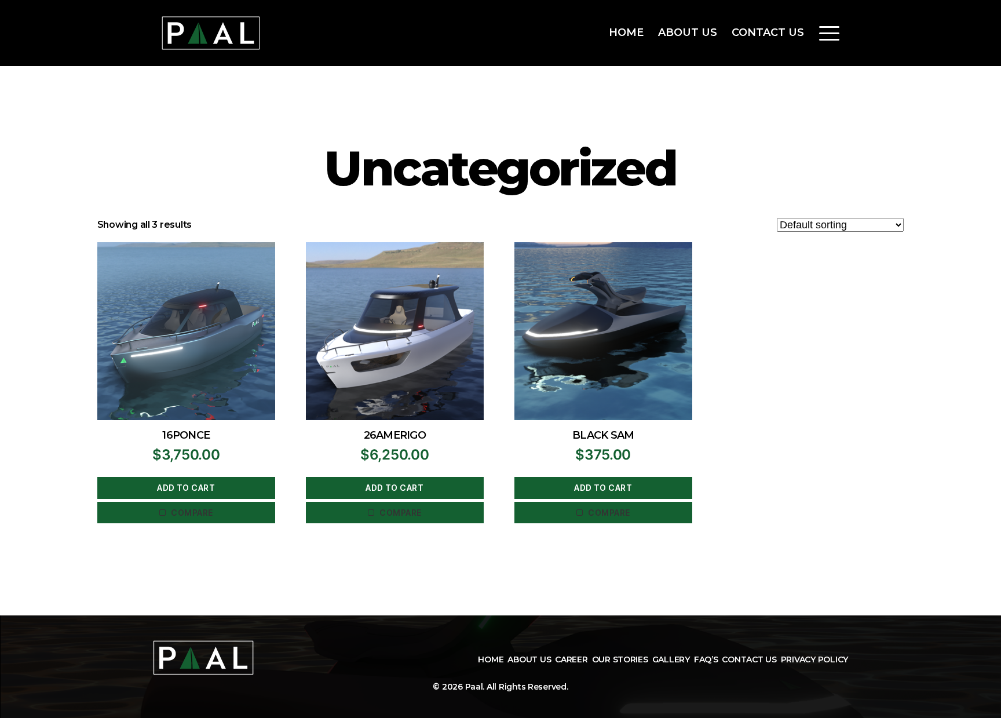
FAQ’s (706, 659)
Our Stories (620, 659)
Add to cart (186, 488)
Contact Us (768, 33)
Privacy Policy (814, 659)
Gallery (671, 659)
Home (626, 33)
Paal (474, 686)
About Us (687, 33)
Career (571, 659)
